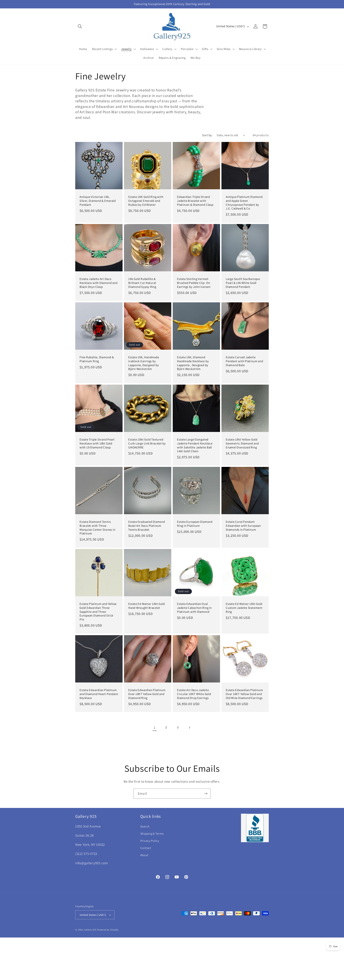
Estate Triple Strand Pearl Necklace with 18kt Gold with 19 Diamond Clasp (97, 443)
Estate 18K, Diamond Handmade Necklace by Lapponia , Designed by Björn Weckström (193, 363)
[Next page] (189, 727)
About (144, 855)
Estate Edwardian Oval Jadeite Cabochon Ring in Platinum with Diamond (194, 608)
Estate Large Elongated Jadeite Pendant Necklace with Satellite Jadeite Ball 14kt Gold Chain (194, 445)
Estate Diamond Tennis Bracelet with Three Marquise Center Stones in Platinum (97, 527)
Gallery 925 (90, 929)
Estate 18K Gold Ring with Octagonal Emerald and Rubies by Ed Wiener (145, 200)
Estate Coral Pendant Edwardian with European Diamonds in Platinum (243, 525)
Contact (145, 848)
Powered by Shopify (108, 929)
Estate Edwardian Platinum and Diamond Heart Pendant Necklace (99, 694)
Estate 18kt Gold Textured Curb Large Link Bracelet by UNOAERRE (147, 443)
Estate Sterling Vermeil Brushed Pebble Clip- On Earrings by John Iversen (194, 283)
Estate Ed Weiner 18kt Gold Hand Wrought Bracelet (146, 606)
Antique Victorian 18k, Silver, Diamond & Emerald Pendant (98, 200)
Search (145, 826)
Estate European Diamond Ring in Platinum (194, 524)
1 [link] (155, 727)
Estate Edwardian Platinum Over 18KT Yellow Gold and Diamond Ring (147, 694)
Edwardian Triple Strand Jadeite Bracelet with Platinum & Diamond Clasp (195, 200)
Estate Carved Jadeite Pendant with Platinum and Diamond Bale (244, 361)
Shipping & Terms (152, 834)
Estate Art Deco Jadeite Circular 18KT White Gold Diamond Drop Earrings (194, 694)
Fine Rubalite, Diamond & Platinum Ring (97, 359)
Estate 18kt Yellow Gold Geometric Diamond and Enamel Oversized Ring (242, 443)
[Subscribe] (206, 794)
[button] (80, 26)
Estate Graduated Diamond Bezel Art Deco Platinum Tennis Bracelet (146, 525)
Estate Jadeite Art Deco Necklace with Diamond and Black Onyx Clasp (99, 283)
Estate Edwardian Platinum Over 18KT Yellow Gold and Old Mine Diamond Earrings (244, 694)
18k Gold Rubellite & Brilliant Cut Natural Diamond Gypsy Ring (142, 283)
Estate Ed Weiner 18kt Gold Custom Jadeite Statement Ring (244, 608)
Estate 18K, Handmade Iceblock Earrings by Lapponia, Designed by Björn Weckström (143, 363)
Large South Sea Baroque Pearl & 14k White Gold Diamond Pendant (243, 283)
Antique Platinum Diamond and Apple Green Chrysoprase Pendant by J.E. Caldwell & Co (244, 202)
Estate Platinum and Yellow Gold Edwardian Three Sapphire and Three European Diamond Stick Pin (98, 611)
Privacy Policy (149, 841)
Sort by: (207, 135)
